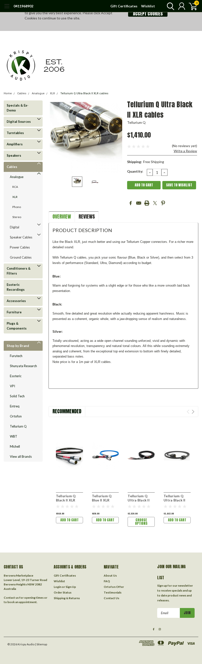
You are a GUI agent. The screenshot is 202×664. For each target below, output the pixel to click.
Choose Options (141, 521)
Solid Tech (17, 396)
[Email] (138, 203)
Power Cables (20, 247)
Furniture (14, 312)
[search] (169, 6)
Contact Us (111, 598)
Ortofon (16, 416)
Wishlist (148, 6)
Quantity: (135, 171)
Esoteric (15, 376)
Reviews (87, 216)
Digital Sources (19, 122)
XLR (52, 93)
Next (117, 136)
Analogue (38, 93)
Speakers (14, 155)
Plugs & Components (17, 325)
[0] (191, 6)
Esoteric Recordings (16, 287)
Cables (21, 93)
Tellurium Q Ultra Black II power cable (174, 500)
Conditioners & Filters (19, 270)
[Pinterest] (163, 203)
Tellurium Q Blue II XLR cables (102, 500)
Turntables (15, 133)
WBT (13, 436)
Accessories (16, 301)
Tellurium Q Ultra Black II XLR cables (84, 93)
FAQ (107, 581)
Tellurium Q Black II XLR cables (66, 500)
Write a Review (185, 151)
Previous (55, 136)
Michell (15, 446)
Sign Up (71, 587)
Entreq (14, 406)
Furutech (16, 356)
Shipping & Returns (67, 598)
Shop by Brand (18, 346)
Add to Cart (69, 520)
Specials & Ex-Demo (17, 107)
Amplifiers (15, 144)
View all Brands (21, 456)
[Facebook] (130, 203)
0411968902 (23, 6)
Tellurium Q (18, 426)
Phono (16, 207)
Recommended (66, 411)
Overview (61, 216)
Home (8, 93)
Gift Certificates (123, 6)
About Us (110, 575)
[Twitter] (154, 203)
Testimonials (112, 592)
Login (57, 587)
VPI (12, 386)
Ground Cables (21, 257)
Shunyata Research (23, 366)
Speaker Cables (21, 237)
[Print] (146, 203)
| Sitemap (41, 644)
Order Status (62, 592)
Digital (14, 227)
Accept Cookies (148, 14)
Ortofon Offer (114, 587)
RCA (15, 187)
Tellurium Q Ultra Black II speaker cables (140, 500)
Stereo (16, 217)
